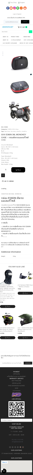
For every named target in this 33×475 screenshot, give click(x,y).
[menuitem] (12, 2)
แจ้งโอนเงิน (16, 374)
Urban (17, 129)
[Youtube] (12, 447)
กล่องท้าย (24, 131)
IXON (16, 388)
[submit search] (30, 31)
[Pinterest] (5, 186)
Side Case (7, 131)
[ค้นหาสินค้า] (15, 31)
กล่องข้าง (18, 131)
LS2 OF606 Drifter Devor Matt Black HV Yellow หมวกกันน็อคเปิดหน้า (7, 329)
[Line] (18, 447)
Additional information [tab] (14, 193)
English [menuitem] (22, 2)
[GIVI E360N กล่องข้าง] (20, 63)
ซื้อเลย (19, 170)
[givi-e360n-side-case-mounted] (20, 112)
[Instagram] (7, 186)
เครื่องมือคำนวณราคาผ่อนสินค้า (16, 376)
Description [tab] (4, 193)
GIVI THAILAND (16, 380)
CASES (10, 129)
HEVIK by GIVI (16, 383)
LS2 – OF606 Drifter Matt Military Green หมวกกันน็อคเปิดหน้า (25, 329)
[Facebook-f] (2, 186)
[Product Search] (16, 420)
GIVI (13, 129)
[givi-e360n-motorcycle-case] (20, 87)
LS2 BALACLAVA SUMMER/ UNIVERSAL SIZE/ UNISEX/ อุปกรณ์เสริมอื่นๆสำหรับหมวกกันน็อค (7, 288)
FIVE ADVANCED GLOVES (16, 385)
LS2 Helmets (16, 390)
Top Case (13, 131)
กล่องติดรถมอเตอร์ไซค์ (8, 205)
